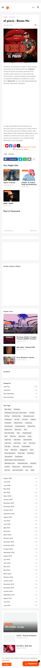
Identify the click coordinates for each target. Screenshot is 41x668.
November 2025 (20, 506)
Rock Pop (21, 453)
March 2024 (20, 573)
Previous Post (9, 230)
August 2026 (20, 478)
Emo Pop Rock (9, 433)
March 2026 (20, 496)
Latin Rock (20, 390)
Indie (29, 436)
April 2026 (20, 492)
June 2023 (20, 605)
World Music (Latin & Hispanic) (14, 460)
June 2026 (20, 485)
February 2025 (20, 538)
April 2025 (20, 531)
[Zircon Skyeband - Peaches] (9, 360)
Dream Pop (8, 429)
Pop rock (16, 446)
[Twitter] (20, 159)
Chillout (33, 419)
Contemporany (20, 426)
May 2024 (20, 566)
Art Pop (16, 419)
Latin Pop (12, 17)
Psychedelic (26, 446)
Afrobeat (17, 409)
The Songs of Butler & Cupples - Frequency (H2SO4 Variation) (27, 338)
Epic (18, 433)
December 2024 (20, 542)
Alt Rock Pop (16, 416)
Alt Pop (7, 416)
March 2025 (20, 535)
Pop (24, 443)
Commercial (8, 426)
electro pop (16, 466)
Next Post (33, 230)
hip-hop (7, 470)
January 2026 (20, 499)
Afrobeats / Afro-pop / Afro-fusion (16, 412)
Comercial (28, 423)
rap (27, 470)
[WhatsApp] (25, 159)
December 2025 (20, 503)
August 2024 (20, 556)
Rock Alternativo (20, 393)
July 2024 (20, 559)
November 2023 (20, 588)
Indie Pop (8, 439)
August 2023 (20, 598)
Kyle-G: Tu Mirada (9, 182)
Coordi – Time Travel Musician (26, 635)
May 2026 (20, 489)
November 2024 (20, 545)
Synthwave (18, 456)
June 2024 (20, 563)
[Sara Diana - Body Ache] (9, 649)
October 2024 (20, 549)
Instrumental (27, 439)
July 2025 (20, 521)
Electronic (18, 429)
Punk (6, 450)
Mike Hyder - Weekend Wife (26, 347)
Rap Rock (14, 450)
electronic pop (27, 466)
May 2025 (20, 528)
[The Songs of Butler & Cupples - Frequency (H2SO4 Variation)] (9, 340)
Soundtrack (8, 456)
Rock (31, 450)
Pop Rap (7, 446)
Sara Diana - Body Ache (24, 646)
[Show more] (34, 159)
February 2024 (20, 577)
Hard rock (22, 436)
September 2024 (20, 552)
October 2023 (20, 591)
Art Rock (25, 419)
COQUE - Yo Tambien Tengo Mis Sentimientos (29, 183)
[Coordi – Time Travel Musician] (9, 638)
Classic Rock (18, 423)
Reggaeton (23, 450)
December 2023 (20, 584)
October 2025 (20, 510)
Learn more (5, 660)
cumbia (7, 466)
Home (5, 17)
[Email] (29, 159)
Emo (25, 429)
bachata (33, 463)
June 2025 (20, 524)
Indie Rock (17, 439)
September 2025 (20, 513)
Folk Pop (13, 436)
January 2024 (20, 581)
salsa (32, 470)
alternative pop (23, 463)
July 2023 (20, 602)
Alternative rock (28, 416)
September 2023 (20, 595)
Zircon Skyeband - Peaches (25, 357)
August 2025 (20, 517)
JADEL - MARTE (8, 203)
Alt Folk (32, 412)
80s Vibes (8, 409)
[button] (2, 7)
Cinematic (8, 423)
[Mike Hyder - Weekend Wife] (9, 350)
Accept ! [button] (6, 664)
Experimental (27, 433)
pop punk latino (20, 397)
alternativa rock (10, 463)
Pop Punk (32, 443)
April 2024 (20, 570)
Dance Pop (31, 426)
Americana (8, 419)
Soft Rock (30, 453)
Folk (6, 436)
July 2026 (20, 482)
